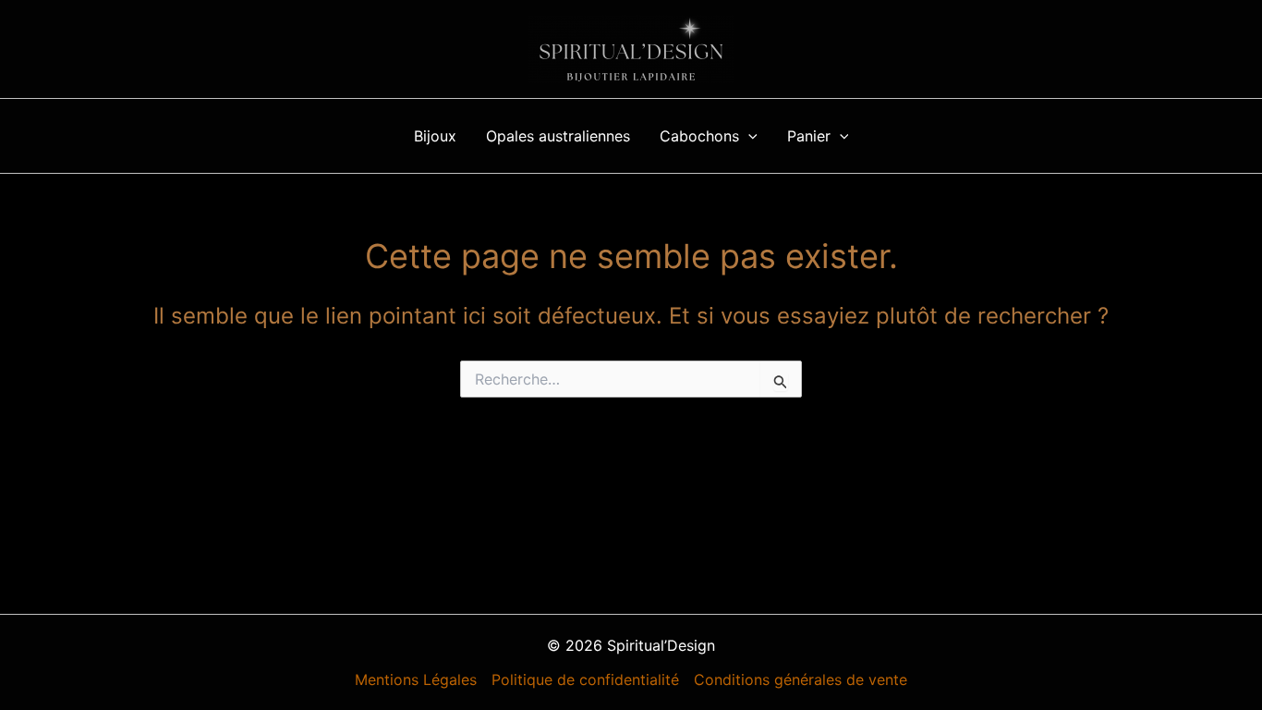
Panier (809, 136)
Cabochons (699, 136)
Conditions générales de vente (800, 679)
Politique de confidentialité (585, 679)
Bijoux (435, 136)
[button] (748, 136)
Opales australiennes (558, 136)
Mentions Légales (416, 679)
